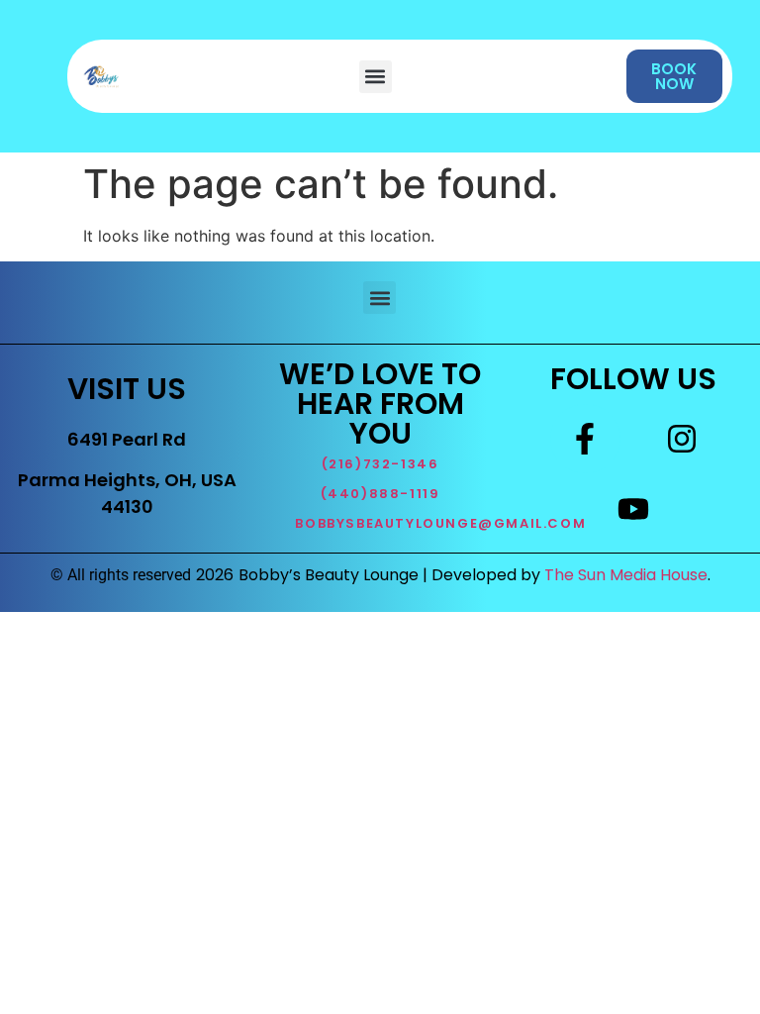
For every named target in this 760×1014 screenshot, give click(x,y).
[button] (375, 76)
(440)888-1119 (380, 493)
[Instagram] (681, 438)
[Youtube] (633, 508)
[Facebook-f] (584, 438)
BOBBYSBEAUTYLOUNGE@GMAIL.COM (440, 523)
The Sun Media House (626, 574)
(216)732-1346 (380, 464)
